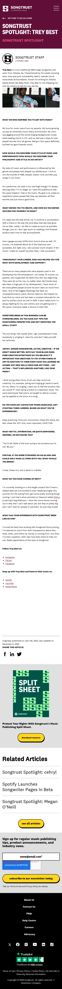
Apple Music (11, 586)
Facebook (9, 563)
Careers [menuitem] (29, 927)
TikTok (8, 560)
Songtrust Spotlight (23, 40)
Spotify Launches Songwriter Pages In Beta (27, 786)
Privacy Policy (32, 886)
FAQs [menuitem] (29, 913)
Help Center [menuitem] (29, 920)
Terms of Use (16, 886)
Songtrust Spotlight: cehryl (29, 772)
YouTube (9, 583)
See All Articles (31, 823)
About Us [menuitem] (29, 899)
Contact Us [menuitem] (29, 906)
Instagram (10, 557)
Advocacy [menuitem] (29, 934)
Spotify (8, 580)
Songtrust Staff (29, 57)
